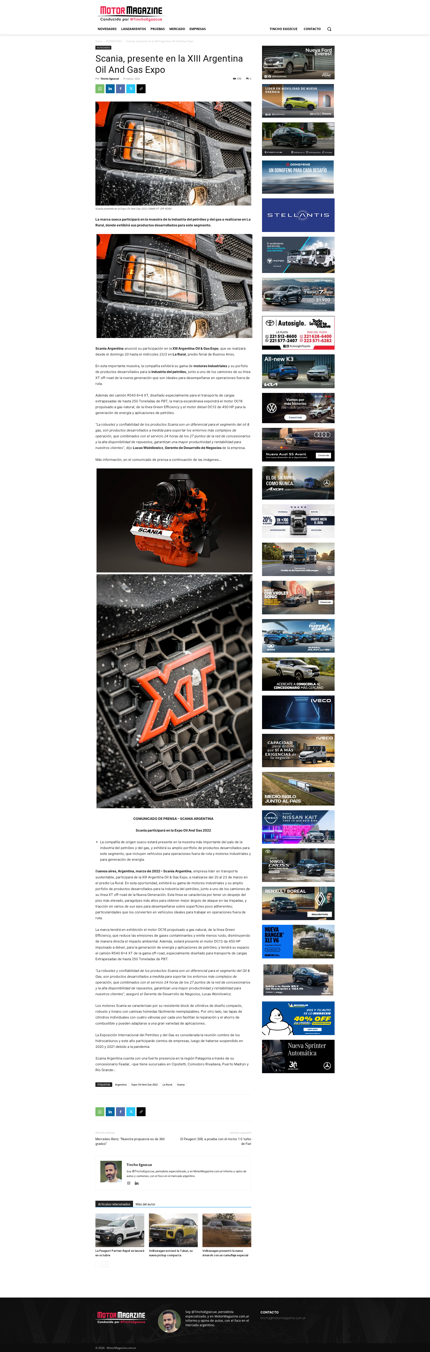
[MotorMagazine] (131, 14)
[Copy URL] (141, 88)
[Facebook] (120, 88)
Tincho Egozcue (110, 78)
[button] (329, 29)
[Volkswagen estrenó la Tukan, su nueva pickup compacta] (173, 1230)
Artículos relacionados (114, 1204)
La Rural (167, 1084)
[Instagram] (130, 1183)
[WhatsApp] (99, 88)
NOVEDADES (114, 41)
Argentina (121, 1084)
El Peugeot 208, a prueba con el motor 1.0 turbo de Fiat (216, 1141)
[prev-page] (98, 1264)
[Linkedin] (110, 88)
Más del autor (145, 1204)
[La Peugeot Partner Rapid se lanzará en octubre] (119, 1230)
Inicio (98, 41)
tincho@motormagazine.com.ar (283, 1318)
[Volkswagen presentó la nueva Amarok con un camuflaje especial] (226, 1230)
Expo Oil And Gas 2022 (144, 1084)
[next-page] (105, 1264)
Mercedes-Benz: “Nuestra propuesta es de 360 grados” (130, 1141)
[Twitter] (130, 88)
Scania (181, 1084)
